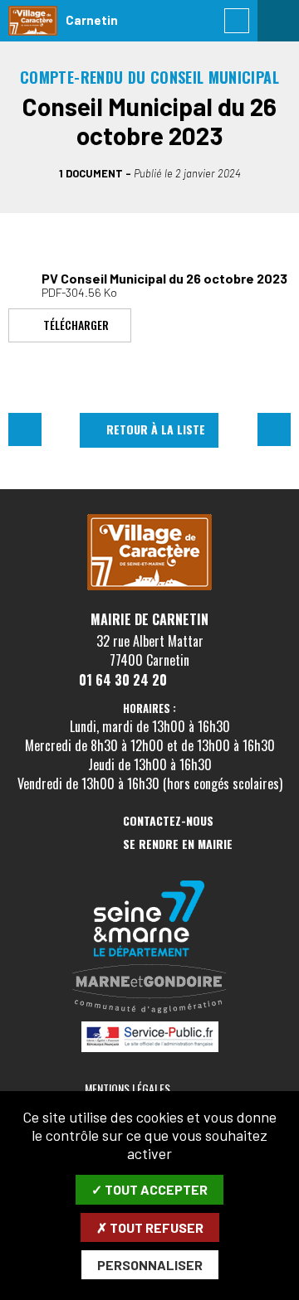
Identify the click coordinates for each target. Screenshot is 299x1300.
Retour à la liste (155, 429)
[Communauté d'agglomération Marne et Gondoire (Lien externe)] (149, 990)
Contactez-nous (168, 821)
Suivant (274, 429)
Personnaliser (150, 1265)
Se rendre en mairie (178, 844)
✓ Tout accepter (149, 1189)
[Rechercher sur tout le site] (236, 20)
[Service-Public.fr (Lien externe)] (149, 1038)
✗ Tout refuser (149, 1227)
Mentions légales (127, 1088)
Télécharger (76, 323)
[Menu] (278, 20)
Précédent (25, 429)
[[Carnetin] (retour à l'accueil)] (149, 587)
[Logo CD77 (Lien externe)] (149, 919)
